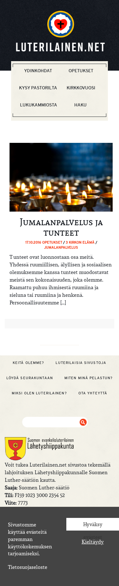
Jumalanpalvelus (61, 247)
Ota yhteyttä (92, 393)
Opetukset (81, 70)
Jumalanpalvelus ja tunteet (61, 227)
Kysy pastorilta (38, 88)
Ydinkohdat (38, 70)
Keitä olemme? (28, 362)
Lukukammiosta (38, 105)
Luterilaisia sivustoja (81, 362)
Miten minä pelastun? (88, 378)
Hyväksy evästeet (92, 526)
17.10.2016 (33, 242)
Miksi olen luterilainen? (39, 393)
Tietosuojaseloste (27, 567)
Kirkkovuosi (81, 88)
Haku (80, 105)
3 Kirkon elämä (80, 242)
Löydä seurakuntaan (29, 378)
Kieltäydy (93, 541)
